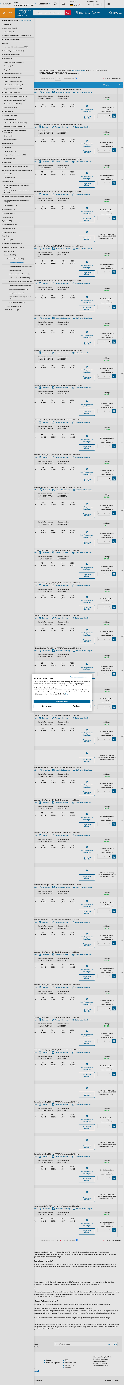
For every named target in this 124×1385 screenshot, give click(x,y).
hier (66, 694)
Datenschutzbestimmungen (80, 677)
